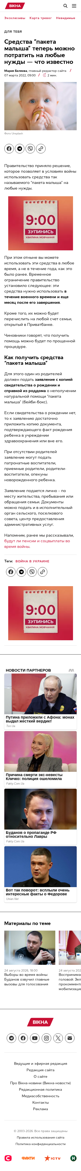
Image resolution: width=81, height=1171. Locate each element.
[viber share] (30, 148)
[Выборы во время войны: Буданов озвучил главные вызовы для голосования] (29, 948)
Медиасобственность (40, 1096)
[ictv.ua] (52, 1158)
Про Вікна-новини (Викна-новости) (40, 1083)
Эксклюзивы (14, 18)
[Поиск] (65, 6)
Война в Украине (32, 561)
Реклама (40, 1109)
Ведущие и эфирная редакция (40, 1064)
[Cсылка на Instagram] (46, 1038)
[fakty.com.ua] (28, 1158)
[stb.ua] (8, 1158)
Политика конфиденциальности (41, 1144)
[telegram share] (19, 148)
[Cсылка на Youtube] (35, 1038)
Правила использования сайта (40, 1137)
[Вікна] (15, 6)
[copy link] (41, 148)
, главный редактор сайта (35, 71)
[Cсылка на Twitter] (58, 1038)
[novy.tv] (73, 1158)
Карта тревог (41, 18)
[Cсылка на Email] (70, 1038)
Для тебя (13, 32)
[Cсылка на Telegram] (11, 1038)
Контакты (40, 1102)
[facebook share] (9, 148)
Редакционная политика (40, 1089)
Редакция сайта (40, 1070)
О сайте (40, 1076)
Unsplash (17, 133)
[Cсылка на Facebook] (23, 1038)
